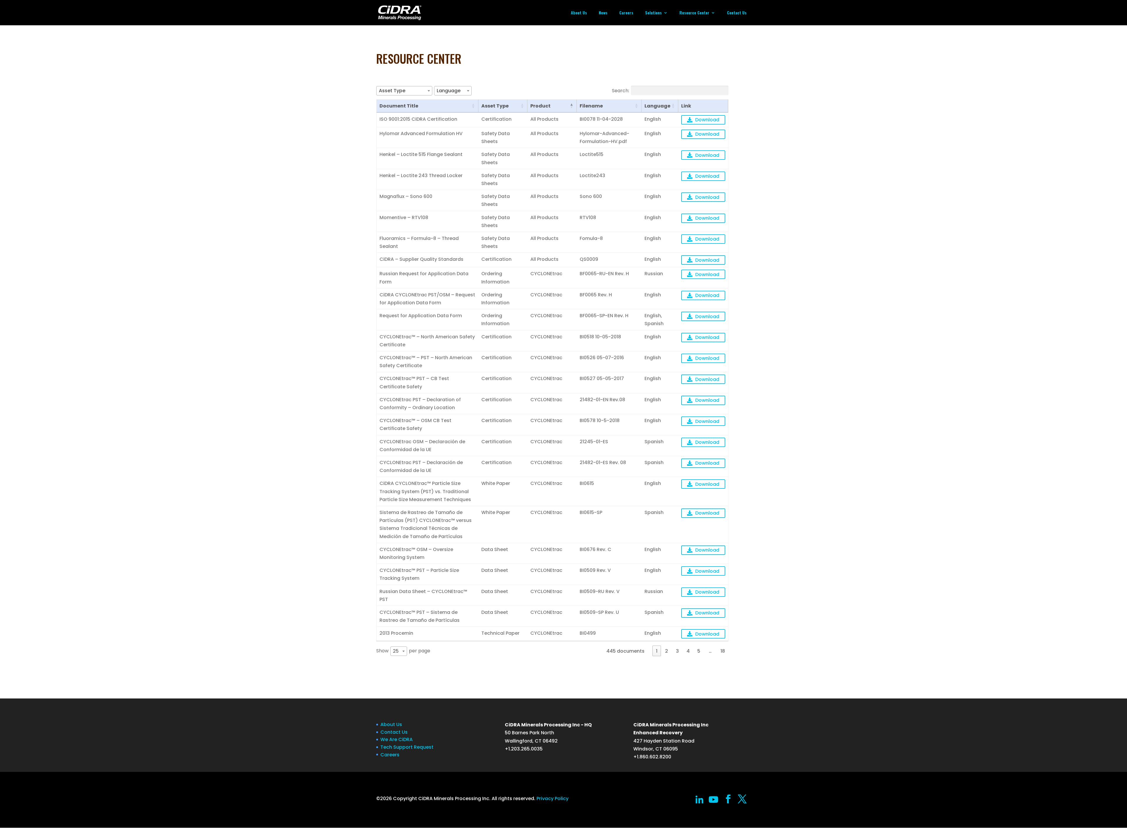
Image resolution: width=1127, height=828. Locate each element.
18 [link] (723, 651)
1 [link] (656, 651)
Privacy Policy (552, 798)
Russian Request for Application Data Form (423, 277)
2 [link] (666, 651)
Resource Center (694, 13)
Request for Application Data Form (420, 315)
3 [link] (677, 651)
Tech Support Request (406, 747)
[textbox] (394, 90)
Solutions (653, 13)
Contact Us (737, 13)
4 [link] (688, 651)
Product (540, 106)
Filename (591, 106)
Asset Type (495, 106)
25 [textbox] (396, 651)
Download (707, 119)
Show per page (403, 650)
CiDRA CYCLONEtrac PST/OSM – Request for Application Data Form (427, 298)
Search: (620, 90)
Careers (626, 13)
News (603, 13)
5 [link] (698, 651)
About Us (579, 13)
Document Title (398, 106)
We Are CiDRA (396, 739)
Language (657, 106)
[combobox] (404, 90)
